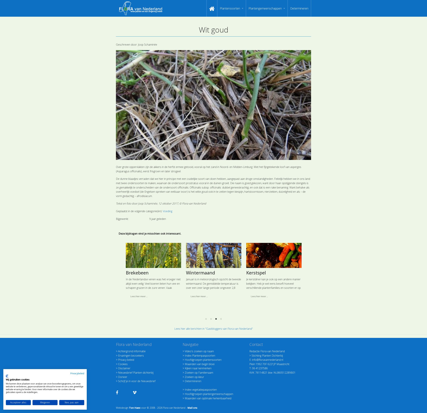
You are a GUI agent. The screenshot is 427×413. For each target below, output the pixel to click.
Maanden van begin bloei (200, 364)
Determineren (299, 8)
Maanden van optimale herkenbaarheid (208, 398)
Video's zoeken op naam (199, 351)
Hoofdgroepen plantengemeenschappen (209, 394)
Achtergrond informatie (132, 351)
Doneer (122, 377)
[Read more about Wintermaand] (213, 255)
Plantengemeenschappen (265, 8)
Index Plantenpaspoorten (200, 355)
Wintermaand (200, 273)
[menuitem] (212, 8)
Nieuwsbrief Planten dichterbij (135, 372)
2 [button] (211, 319)
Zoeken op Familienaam (199, 372)
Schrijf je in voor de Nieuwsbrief (136, 381)
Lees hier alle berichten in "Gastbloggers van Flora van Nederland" (213, 329)
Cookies (123, 364)
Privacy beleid (126, 360)
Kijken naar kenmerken (198, 368)
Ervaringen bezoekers (131, 355)
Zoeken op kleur (194, 377)
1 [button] (206, 319)
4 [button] (221, 319)
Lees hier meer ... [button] (139, 296)
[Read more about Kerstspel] (274, 255)
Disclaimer (124, 368)
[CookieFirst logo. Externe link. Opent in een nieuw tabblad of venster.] (7, 376)
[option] (153, 272)
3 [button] (216, 319)
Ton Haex (134, 407)
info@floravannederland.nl (267, 360)
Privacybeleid (77, 373)
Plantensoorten (230, 8)
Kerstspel (256, 273)
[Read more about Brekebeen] (153, 255)
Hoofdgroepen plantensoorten (203, 360)
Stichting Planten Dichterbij (267, 355)
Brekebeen (137, 273)
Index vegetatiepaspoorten (201, 389)
